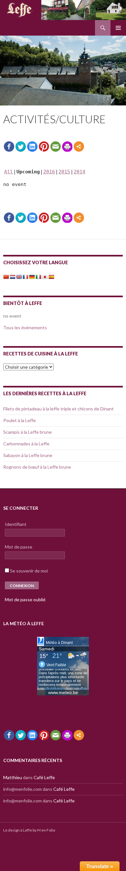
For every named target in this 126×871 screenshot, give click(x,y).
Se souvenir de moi (29, 570)
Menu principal (118, 28)
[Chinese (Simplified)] (6, 276)
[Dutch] (13, 276)
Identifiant (15, 524)
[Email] (55, 146)
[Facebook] (9, 146)
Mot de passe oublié (25, 599)
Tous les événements (25, 327)
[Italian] (38, 276)
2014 (79, 172)
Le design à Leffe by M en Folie (29, 830)
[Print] (67, 146)
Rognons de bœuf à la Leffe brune (37, 467)
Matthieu (12, 777)
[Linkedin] (32, 146)
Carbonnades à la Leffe (26, 443)
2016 (49, 172)
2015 (64, 172)
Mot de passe (18, 547)
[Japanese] (45, 276)
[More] (79, 146)
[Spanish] (51, 276)
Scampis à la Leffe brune (27, 432)
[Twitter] (21, 146)
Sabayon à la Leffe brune (27, 455)
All (8, 172)
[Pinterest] (44, 146)
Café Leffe (44, 777)
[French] (25, 276)
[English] (19, 276)
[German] (32, 276)
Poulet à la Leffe (19, 420)
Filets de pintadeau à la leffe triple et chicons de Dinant (58, 408)
